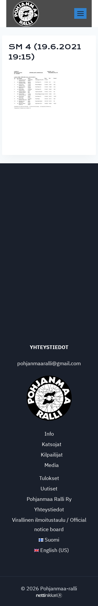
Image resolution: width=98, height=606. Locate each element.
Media (51, 465)
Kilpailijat (52, 454)
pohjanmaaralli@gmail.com (49, 363)
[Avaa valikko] (80, 13)
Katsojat (51, 444)
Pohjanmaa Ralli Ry (49, 498)
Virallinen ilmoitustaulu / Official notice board (49, 524)
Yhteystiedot (49, 509)
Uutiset (49, 488)
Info (49, 433)
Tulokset (49, 478)
